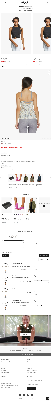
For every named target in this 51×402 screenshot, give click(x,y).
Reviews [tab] (4, 252)
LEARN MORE (25, 334)
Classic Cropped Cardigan (31, 185)
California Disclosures (31, 372)
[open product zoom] (49, 74)
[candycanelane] (16, 214)
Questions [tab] (10, 252)
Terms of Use (29, 366)
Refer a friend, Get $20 (6, 387)
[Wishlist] (44, 2)
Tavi (30, 183)
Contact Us (3, 370)
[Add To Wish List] (49, 71)
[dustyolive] (27, 214)
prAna (37, 183)
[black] (2, 214)
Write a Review (44, 256)
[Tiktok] (32, 395)
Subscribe (31, 388)
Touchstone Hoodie (39, 184)
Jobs (28, 363)
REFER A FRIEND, (27, 354)
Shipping (3, 368)
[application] (47, 398)
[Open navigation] (3, 2)
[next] (50, 6)
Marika (23, 183)
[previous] (1, 6)
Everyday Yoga (10, 183)
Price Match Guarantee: (25, 6)
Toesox (16, 183)
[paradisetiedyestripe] (20, 214)
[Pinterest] (28, 395)
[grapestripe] (18, 214)
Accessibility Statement (32, 370)
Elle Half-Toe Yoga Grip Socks (18, 185)
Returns (2, 366)
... (10, 64)
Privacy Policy (30, 368)
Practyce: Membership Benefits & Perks (9, 385)
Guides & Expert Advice (6, 363)
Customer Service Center (6, 361)
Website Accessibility (5, 372)
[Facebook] (19, 395)
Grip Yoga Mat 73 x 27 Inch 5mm (11, 185)
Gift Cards (3, 378)
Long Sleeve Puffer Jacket (25, 185)
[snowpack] (14, 214)
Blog (2, 381)
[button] (3, 141)
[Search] (5, 3)
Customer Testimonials (6, 383)
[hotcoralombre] (22, 214)
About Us (29, 361)
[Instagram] (24, 395)
